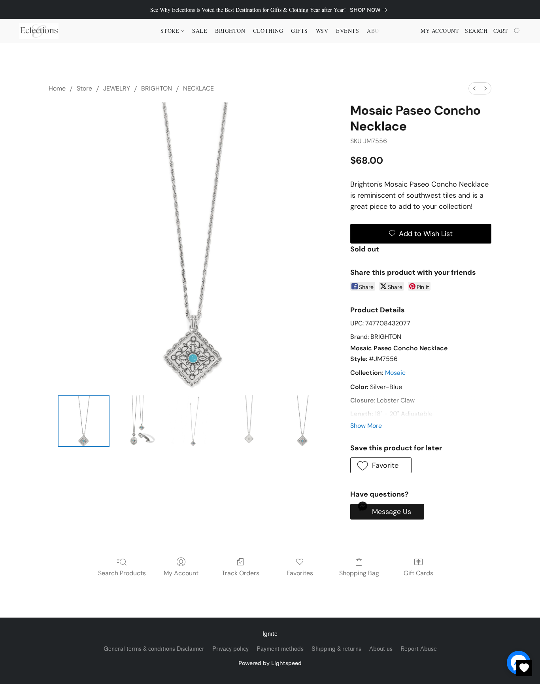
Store (84, 88)
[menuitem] (474, 88)
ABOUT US (381, 30)
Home (57, 88)
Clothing (268, 30)
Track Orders (240, 573)
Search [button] (476, 30)
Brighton (230, 30)
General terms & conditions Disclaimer (154, 649)
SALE (199, 30)
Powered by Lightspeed (270, 662)
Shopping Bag (359, 573)
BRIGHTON (156, 88)
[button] (39, 31)
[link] (370, 10)
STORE (170, 30)
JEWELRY (116, 88)
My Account (181, 573)
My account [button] (440, 30)
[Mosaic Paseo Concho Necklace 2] (193, 421)
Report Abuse (418, 649)
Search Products (122, 573)
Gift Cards (418, 573)
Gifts (299, 30)
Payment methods (280, 649)
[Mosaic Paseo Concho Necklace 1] (138, 421)
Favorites (300, 573)
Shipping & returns (336, 649)
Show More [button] (366, 425)
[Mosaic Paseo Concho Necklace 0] (83, 421)
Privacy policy (230, 649)
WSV (322, 30)
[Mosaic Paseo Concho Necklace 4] (302, 421)
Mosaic (395, 372)
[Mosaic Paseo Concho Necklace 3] (248, 421)
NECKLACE (198, 88)
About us (381, 649)
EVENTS (347, 30)
